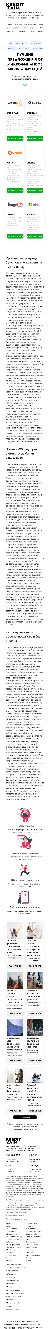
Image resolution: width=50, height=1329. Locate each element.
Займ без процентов (13, 1247)
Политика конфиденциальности (16, 1219)
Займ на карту (11, 1252)
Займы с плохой (31, 1247)
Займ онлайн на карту (14, 1237)
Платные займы (12, 1271)
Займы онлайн (11, 1229)
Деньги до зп (11, 1277)
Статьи (9, 1306)
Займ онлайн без (12, 1280)
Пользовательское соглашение (16, 1212)
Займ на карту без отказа (15, 1267)
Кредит (28, 1239)
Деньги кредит (31, 1226)
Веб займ (9, 1260)
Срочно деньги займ (13, 1296)
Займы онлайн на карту (14, 1264)
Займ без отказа (12, 1242)
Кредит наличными (33, 1255)
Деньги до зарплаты (13, 1239)
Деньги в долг (11, 1231)
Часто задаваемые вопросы (15, 1216)
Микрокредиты (11, 1234)
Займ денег (30, 1258)
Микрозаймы (11, 1300)
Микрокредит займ (13, 1303)
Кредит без (30, 1252)
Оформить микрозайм (34, 1237)
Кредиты (9, 1223)
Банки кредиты (31, 1250)
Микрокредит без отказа (15, 1293)
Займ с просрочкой (13, 1245)
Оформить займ (31, 1234)
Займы (8, 1226)
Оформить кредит (32, 1223)
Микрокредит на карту (14, 1250)
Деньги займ (11, 1255)
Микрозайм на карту (13, 1287)
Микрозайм (10, 1284)
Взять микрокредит (13, 1290)
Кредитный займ (32, 1245)
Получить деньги (12, 1309)
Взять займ (10, 1258)
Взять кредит (30, 1229)
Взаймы (28, 1260)
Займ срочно (11, 1274)
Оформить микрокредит (34, 1231)
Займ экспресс (31, 1242)
